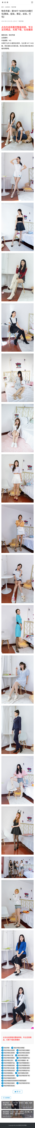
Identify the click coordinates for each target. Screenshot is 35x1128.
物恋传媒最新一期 (23, 1060)
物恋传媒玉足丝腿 (9, 1068)
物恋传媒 (21, 21)
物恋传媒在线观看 (9, 1053)
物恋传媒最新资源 (24, 1065)
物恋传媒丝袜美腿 (19, 1048)
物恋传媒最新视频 (9, 1065)
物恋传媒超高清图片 (10, 1078)
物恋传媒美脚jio (8, 1073)
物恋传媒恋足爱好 (23, 1055)
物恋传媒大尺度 (8, 1055)
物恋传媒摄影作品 (24, 1058)
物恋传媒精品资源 (9, 1070)
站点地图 (24, 1125)
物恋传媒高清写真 (24, 1083)
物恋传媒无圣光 (8, 1060)
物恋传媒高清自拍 (9, 1085)
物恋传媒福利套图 (24, 1068)
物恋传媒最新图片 (24, 1063)
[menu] (32, 2)
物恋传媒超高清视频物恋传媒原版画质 (15, 1080)
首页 (2, 7)
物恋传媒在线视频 (24, 1053)
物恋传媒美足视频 (23, 1073)
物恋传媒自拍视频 (9, 1075)
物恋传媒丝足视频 (9, 1050)
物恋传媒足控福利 (9, 1083)
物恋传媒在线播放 (24, 1050)
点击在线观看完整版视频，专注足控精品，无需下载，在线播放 (17, 28)
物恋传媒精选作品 (24, 1070)
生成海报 (7, 1097)
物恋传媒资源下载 (24, 1075)
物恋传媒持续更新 (9, 1058)
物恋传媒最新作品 (9, 1063)
